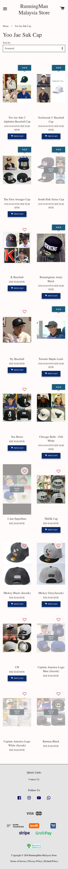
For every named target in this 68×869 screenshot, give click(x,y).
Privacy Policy (35, 861)
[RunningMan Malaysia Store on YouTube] (39, 799)
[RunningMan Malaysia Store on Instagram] (29, 799)
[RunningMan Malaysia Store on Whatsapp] (48, 799)
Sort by (7, 42)
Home (6, 26)
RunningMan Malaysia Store (34, 9)
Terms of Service (18, 861)
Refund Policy (51, 861)
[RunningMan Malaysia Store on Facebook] (19, 799)
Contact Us (34, 779)
